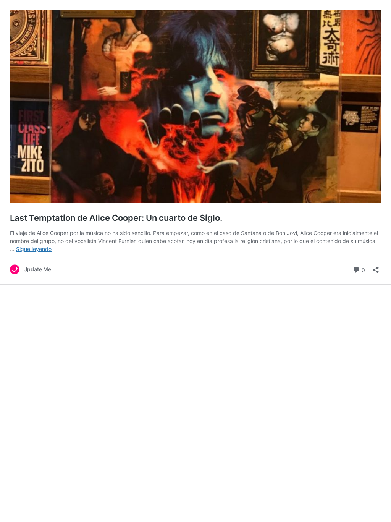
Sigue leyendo (34, 249)
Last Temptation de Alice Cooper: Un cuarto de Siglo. (116, 218)
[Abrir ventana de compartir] (375, 267)
